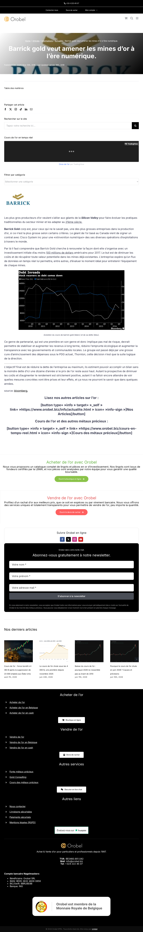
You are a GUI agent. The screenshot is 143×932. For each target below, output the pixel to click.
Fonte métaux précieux (21, 771)
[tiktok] (21, 109)
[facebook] (5, 109)
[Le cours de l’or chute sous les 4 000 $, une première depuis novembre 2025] (54, 641)
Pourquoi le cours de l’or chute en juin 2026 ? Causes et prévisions (123, 670)
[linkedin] (26, 109)
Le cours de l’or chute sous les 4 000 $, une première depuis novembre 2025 (54, 670)
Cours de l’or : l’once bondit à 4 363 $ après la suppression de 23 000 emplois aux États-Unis (17, 670)
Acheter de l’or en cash (21, 712)
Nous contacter (17, 806)
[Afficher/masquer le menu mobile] (137, 18)
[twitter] (10, 109)
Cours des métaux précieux (23, 782)
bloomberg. (21, 390)
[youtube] (80, 539)
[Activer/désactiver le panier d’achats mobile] (126, 18)
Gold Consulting (17, 777)
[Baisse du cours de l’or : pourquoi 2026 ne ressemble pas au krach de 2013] (89, 641)
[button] (6, 659)
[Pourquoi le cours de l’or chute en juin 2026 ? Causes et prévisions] (124, 641)
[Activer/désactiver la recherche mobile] (131, 18)
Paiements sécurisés (20, 817)
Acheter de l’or (17, 702)
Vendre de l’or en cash (21, 747)
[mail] (31, 109)
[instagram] (16, 109)
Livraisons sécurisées (20, 811)
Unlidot (94, 929)
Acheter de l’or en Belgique (23, 707)
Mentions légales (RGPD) (22, 822)
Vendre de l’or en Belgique (23, 742)
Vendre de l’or (16, 736)
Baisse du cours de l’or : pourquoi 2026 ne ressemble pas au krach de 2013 (87, 670)
